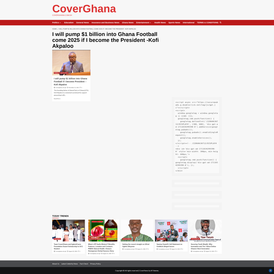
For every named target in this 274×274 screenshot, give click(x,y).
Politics (55, 23)
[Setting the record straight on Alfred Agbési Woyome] (137, 230)
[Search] (220, 22)
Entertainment (142, 23)
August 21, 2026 (141, 249)
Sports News (174, 23)
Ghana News (128, 23)
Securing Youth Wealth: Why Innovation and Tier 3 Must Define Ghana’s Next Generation (203, 246)
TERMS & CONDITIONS (207, 23)
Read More (57, 98)
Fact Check (84, 264)
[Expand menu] (60, 23)
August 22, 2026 (107, 253)
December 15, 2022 (74, 87)
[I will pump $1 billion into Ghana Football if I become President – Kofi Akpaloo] (71, 62)
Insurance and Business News (105, 23)
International (188, 23)
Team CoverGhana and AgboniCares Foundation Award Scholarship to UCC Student (68, 246)
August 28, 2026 (73, 251)
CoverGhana (84, 9)
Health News (160, 23)
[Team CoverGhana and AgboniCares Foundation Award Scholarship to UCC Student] (68, 230)
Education (69, 23)
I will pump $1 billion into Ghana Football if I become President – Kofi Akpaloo (70, 81)
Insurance (108, 236)
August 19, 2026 (175, 249)
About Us (55, 264)
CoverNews (143, 271)
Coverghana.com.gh (61, 87)
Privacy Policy (95, 264)
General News (82, 23)
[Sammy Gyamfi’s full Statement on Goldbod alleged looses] (171, 230)
